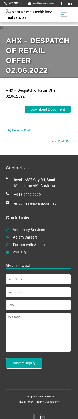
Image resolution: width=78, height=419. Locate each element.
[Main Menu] (64, 14)
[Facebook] (34, 416)
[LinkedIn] (42, 416)
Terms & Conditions (48, 401)
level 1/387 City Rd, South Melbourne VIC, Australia (35, 183)
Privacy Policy (25, 401)
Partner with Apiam (29, 245)
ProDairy (19, 252)
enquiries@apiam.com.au (35, 203)
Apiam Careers (25, 237)
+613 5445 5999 (27, 195)
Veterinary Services (29, 230)
